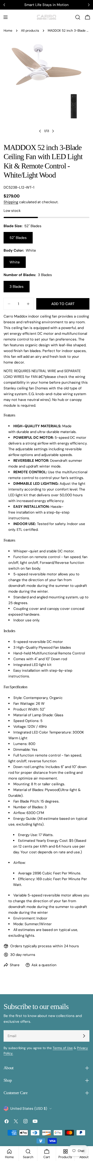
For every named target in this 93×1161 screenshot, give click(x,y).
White (15, 262)
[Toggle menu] (5, 17)
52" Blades (18, 237)
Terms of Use (63, 1048)
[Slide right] (53, 131)
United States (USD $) (28, 1108)
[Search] (78, 17)
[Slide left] (40, 131)
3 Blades (17, 286)
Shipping (11, 202)
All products (30, 31)
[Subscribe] (84, 1036)
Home (8, 31)
